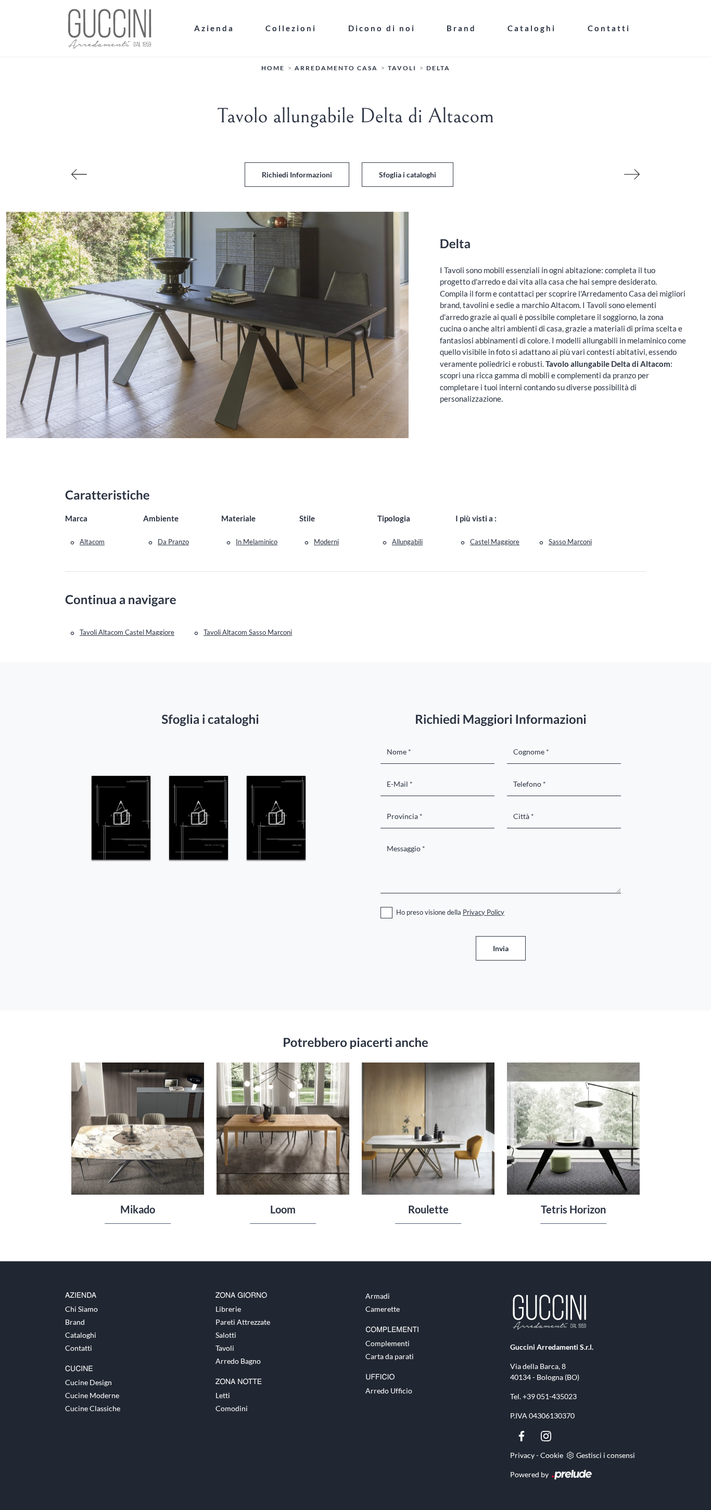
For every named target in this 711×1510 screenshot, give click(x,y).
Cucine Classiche (92, 1408)
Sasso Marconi (570, 542)
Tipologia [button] (393, 518)
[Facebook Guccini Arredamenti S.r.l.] (522, 1434)
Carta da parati (389, 1356)
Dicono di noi (381, 28)
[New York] (79, 174)
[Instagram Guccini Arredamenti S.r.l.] (546, 1434)
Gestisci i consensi (605, 1455)
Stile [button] (307, 518)
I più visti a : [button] (476, 518)
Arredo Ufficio (388, 1390)
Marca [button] (76, 518)
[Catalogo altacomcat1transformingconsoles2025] (121, 818)
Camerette (382, 1308)
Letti (222, 1395)
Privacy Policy (483, 912)
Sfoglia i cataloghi (407, 174)
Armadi (377, 1295)
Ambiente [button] (161, 518)
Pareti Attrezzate (242, 1321)
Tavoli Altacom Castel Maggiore (127, 632)
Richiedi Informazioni (297, 174)
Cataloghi (531, 28)
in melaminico (256, 542)
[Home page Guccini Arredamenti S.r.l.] (122, 28)
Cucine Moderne (92, 1395)
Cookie (551, 1455)
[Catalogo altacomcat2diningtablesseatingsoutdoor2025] (199, 818)
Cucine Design (88, 1382)
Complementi (387, 1343)
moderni (326, 542)
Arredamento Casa (336, 68)
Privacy (522, 1455)
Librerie (228, 1308)
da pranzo (173, 542)
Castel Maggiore (494, 542)
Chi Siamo (81, 1308)
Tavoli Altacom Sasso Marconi (248, 632)
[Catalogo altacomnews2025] (276, 818)
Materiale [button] (238, 518)
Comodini (231, 1408)
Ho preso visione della (450, 912)
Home (273, 68)
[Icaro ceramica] (632, 174)
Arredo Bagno (238, 1361)
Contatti (609, 28)
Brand (461, 28)
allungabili (407, 542)
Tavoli (402, 68)
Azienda (214, 28)
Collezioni (290, 28)
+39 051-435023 (550, 1396)
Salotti (225, 1334)
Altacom (92, 542)
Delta (438, 68)
